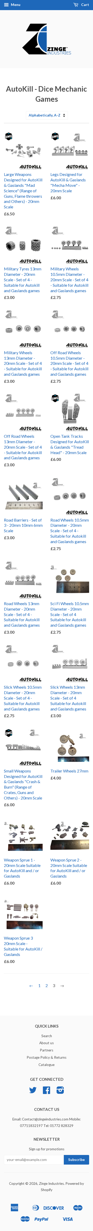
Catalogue (46, 1065)
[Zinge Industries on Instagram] (60, 1092)
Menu (15, 4)
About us (46, 1043)
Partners (46, 1050)
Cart (84, 4)
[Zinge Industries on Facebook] (46, 1092)
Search (46, 1036)
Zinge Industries (51, 1183)
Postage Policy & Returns (46, 1057)
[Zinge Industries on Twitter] (33, 1092)
